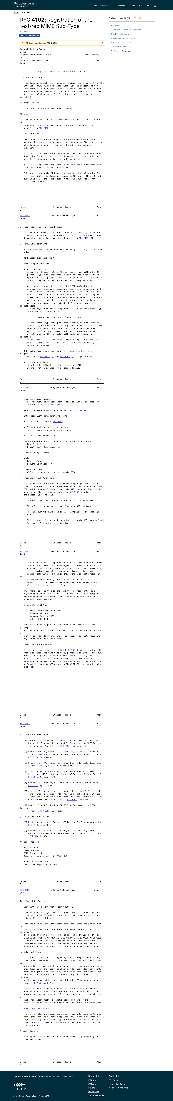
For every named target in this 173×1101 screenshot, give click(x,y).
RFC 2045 (35, 340)
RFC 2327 (45, 356)
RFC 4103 (28, 165)
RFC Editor (114, 1080)
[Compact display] (103, 43)
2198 (29, 292)
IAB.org (91, 1088)
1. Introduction (116, 25)
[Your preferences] (156, 5)
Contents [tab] (112, 18)
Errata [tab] (136, 18)
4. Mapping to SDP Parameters (123, 38)
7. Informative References (121, 51)
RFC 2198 (43, 128)
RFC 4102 (25, 215)
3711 (30, 836)
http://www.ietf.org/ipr (37, 1008)
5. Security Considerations (121, 42)
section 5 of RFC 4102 (76, 410)
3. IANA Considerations (120, 34)
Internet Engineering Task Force (58, 1076)
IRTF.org (92, 1084)
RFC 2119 (83, 238)
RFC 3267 (65, 356)
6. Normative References (120, 47)
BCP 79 (50, 983)
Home (16, 12)
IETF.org (92, 1080)
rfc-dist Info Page (117, 1084)
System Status (18, 1096)
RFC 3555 (55, 405)
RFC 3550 (33, 757)
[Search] (148, 6)
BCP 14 (42, 766)
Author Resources (96, 1095)
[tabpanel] (132, 38)
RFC (101, 289)
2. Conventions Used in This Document (126, 30)
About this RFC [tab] (124, 18)
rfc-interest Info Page (118, 1088)
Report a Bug (31, 1096)
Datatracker (93, 1091)
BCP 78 (42, 915)
